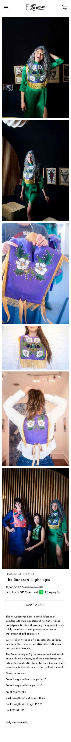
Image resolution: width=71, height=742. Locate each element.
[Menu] (6, 8)
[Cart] (64, 8)
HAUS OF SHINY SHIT (20, 574)
